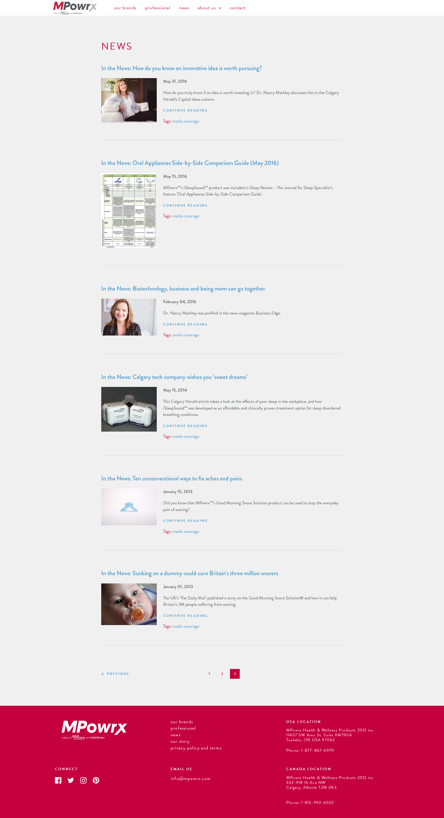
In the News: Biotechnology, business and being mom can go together (183, 288)
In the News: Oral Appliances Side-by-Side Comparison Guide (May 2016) (190, 163)
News (184, 7)
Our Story (180, 741)
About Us (207, 7)
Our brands (125, 7)
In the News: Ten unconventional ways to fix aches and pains (171, 478)
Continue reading (185, 110)
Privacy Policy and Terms (196, 747)
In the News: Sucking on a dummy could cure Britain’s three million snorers (189, 573)
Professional (157, 7)
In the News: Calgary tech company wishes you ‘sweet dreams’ (174, 377)
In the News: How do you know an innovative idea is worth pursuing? (181, 68)
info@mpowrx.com (191, 778)
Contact (238, 7)
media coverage (185, 121)
